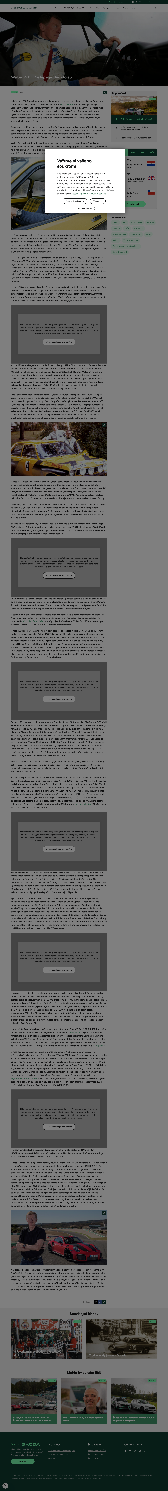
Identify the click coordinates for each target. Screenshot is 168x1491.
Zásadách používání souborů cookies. (89, 193)
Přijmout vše (97, 201)
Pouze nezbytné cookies (75, 201)
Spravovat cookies (85, 208)
